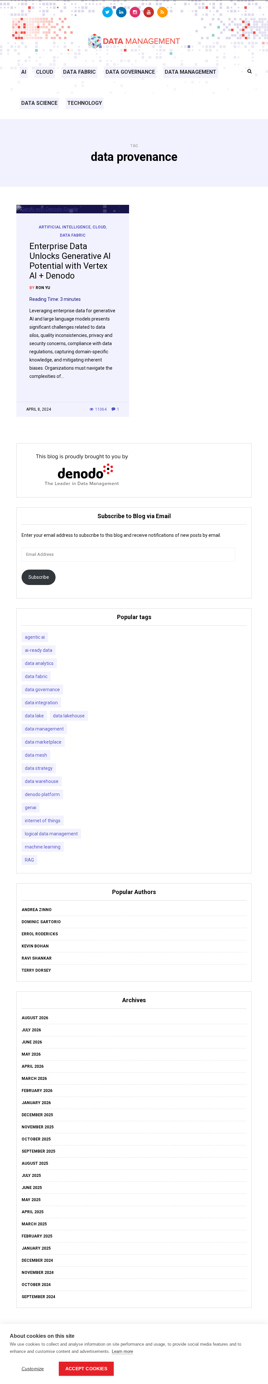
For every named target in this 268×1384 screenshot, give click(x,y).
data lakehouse (69, 715)
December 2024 (37, 1260)
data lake (34, 715)
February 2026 (37, 1090)
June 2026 (32, 1042)
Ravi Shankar (37, 958)
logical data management (51, 833)
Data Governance (130, 72)
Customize (33, 1368)
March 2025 (34, 1224)
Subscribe (38, 577)
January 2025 (36, 1248)
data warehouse (42, 781)
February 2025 (37, 1236)
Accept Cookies (86, 1368)
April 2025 (32, 1212)
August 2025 (35, 1163)
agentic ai (35, 637)
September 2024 (38, 1297)
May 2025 (31, 1200)
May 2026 (31, 1054)
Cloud (44, 72)
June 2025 (32, 1187)
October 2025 (36, 1139)
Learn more (122, 1351)
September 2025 (38, 1151)
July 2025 (31, 1175)
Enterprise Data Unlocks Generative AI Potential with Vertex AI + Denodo (70, 261)
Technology (84, 103)
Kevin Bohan (35, 946)
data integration (41, 702)
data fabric (36, 676)
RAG (29, 860)
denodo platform (42, 794)
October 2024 (36, 1284)
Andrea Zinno (37, 909)
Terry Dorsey (36, 970)
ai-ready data (38, 650)
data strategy (39, 768)
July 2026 (31, 1030)
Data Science (39, 103)
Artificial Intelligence (65, 227)
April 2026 (32, 1066)
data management (44, 728)
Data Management (190, 72)
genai (30, 807)
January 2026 (36, 1103)
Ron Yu (43, 287)
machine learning (42, 846)
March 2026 (34, 1078)
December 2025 (37, 1115)
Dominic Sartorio (41, 922)
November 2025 (38, 1127)
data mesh (36, 755)
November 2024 (38, 1272)
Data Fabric (79, 72)
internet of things (42, 820)
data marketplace (43, 742)
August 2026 (35, 1018)
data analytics (39, 663)
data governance (42, 689)
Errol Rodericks (40, 934)
